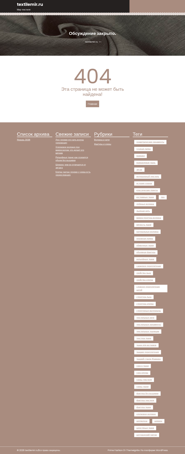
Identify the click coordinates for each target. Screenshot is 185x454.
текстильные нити (145, 317)
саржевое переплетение (148, 266)
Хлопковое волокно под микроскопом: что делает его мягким (70, 150)
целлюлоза (141, 421)
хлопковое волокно (146, 414)
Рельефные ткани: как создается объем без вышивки (72, 159)
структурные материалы (148, 310)
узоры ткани (142, 386)
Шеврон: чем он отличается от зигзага (71, 166)
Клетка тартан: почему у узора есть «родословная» (73, 173)
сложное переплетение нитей (148, 288)
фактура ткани (143, 407)
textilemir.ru (30, 4)
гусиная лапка (143, 148)
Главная (92, 104)
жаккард (140, 155)
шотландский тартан (146, 434)
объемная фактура (145, 252)
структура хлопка (145, 303)
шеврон (158, 421)
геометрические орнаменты (150, 142)
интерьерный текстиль (147, 176)
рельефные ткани (145, 259)
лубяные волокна (145, 204)
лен (163, 197)
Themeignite (133, 450)
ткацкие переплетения (147, 352)
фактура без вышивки (147, 393)
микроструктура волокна (148, 217)
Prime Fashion (115, 450)
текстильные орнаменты (148, 324)
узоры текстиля (144, 379)
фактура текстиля (145, 400)
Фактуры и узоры (102, 144)
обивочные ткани (145, 245)
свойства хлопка (144, 279)
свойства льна (143, 273)
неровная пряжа (144, 238)
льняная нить (143, 211)
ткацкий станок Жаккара (148, 359)
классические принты (147, 190)
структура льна (143, 297)
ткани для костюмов (146, 345)
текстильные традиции (147, 331)
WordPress (162, 450)
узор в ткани (142, 365)
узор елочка (142, 372)
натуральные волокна (147, 231)
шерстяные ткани (145, 428)
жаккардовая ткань (145, 162)
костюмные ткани (145, 197)
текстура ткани (143, 338)
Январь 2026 (23, 139)
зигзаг (139, 169)
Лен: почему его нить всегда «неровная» (70, 141)
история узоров (144, 183)
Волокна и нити (102, 139)
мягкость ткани (143, 224)
